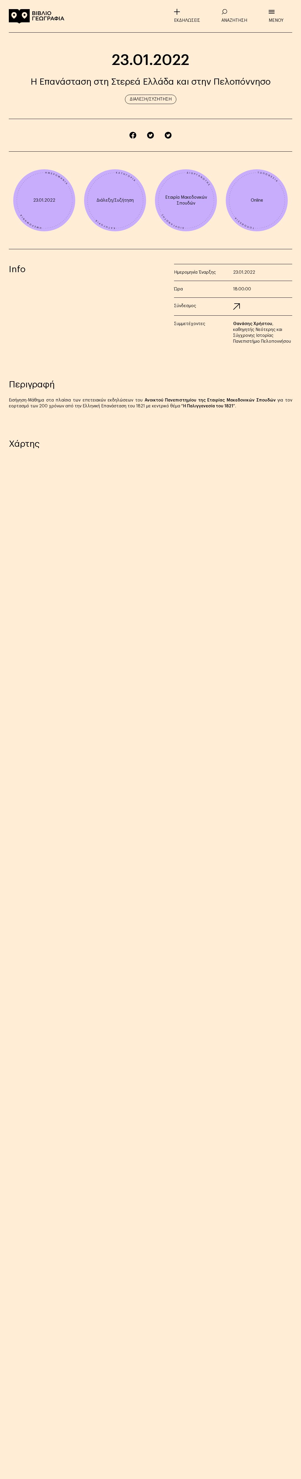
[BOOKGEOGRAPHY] (37, 16)
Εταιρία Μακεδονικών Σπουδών (186, 200)
